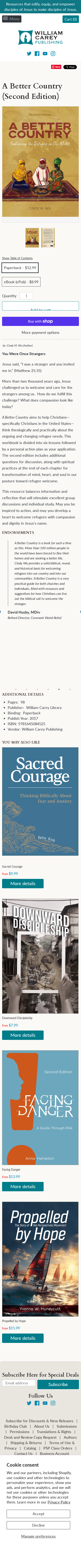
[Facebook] (37, 54)
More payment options (40, 332)
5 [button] (59, 689)
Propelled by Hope (14, 1321)
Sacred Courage (12, 866)
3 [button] (37, 689)
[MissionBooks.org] (40, 38)
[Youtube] (45, 54)
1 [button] (16, 689)
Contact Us (23, 1453)
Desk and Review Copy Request (30, 1437)
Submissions (67, 1426)
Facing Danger (11, 1169)
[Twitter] (29, 54)
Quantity (9, 295)
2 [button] (27, 689)
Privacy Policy (59, 1502)
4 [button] (48, 689)
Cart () (71, 19)
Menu (14, 18)
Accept (38, 1513)
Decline (38, 1525)
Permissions (19, 1431)
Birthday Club (15, 1426)
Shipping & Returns (26, 1442)
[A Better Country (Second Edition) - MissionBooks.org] (32, 238)
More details (23, 883)
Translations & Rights (54, 1431)
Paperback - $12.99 (20, 267)
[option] (43, 611)
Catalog (30, 1448)
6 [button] (70, 689)
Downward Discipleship (17, 1018)
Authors (70, 1437)
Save (57, 66)
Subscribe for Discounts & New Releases (39, 1420)
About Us (41, 1426)
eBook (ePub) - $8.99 (21, 281)
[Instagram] (53, 54)
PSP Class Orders (57, 1448)
